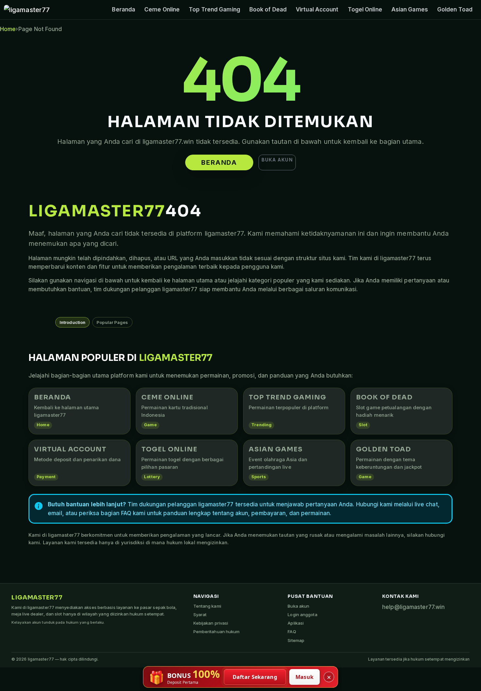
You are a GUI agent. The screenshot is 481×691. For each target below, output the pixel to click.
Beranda (123, 9)
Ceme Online (162, 9)
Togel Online (365, 9)
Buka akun (277, 159)
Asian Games (409, 9)
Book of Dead (268, 9)
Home (8, 29)
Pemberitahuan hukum (216, 631)
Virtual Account (317, 9)
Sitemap (296, 640)
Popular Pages (112, 322)
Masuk (304, 677)
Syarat (200, 614)
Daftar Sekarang (255, 677)
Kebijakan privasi (210, 623)
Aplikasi (296, 623)
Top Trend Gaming (214, 9)
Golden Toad (454, 9)
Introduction (72, 322)
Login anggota (302, 614)
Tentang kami (207, 606)
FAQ (292, 631)
